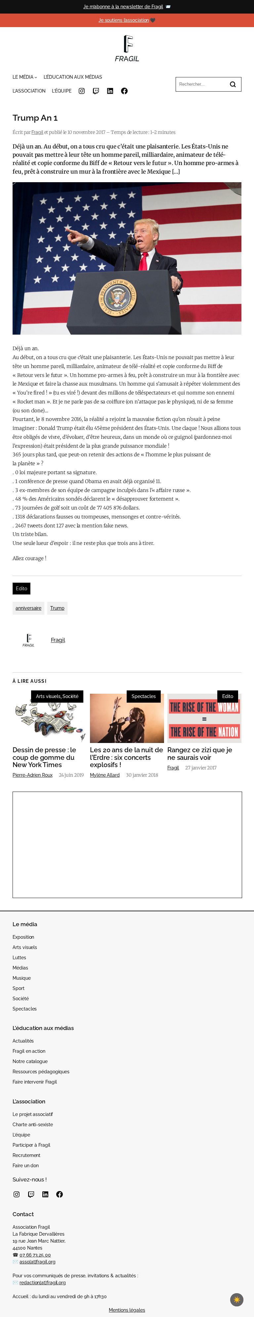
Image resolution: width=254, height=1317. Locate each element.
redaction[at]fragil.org (43, 1282)
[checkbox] (236, 1299)
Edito (21, 588)
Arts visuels (48, 696)
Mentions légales (127, 1310)
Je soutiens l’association (124, 20)
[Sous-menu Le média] (35, 77)
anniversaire (28, 608)
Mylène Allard (105, 775)
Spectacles (144, 696)
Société (70, 696)
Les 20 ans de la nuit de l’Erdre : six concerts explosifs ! (126, 757)
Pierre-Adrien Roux (32, 775)
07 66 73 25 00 (35, 1254)
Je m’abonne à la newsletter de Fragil (123, 6)
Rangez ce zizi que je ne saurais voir (199, 753)
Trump (57, 608)
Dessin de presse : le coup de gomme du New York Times (44, 757)
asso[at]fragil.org (37, 1261)
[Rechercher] (233, 84)
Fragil (37, 132)
